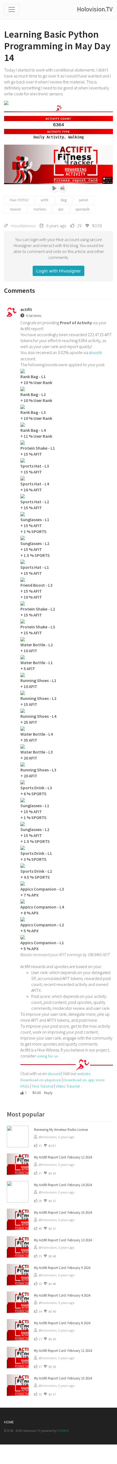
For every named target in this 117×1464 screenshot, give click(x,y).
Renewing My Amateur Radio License (61, 1129)
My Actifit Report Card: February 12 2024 (63, 1157)
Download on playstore (40, 1079)
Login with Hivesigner (58, 271)
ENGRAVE (63, 1431)
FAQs (24, 1086)
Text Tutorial (42, 1086)
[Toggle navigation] (11, 9)
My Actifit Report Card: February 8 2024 (62, 1323)
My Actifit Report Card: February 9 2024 (62, 1267)
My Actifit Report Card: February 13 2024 (63, 1240)
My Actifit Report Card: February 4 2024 (62, 1295)
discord (54, 1073)
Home (9, 1422)
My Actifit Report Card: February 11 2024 (63, 1350)
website (84, 1073)
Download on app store (84, 1079)
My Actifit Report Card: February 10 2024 (63, 1212)
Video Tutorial (68, 1086)
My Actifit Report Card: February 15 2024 (63, 1378)
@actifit (95, 352)
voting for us (47, 1056)
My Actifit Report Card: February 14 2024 (63, 1185)
